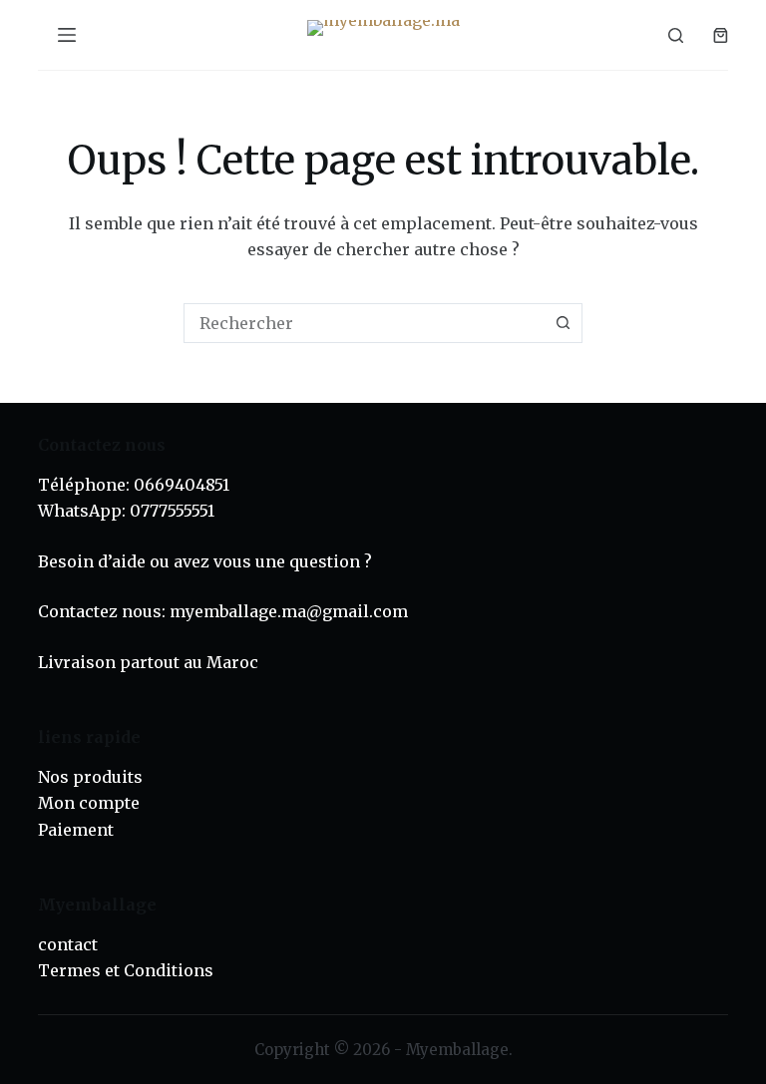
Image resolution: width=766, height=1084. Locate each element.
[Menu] (67, 35)
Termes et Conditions (125, 970)
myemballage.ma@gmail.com (289, 611)
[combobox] (364, 323)
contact (68, 944)
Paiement (76, 830)
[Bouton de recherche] (562, 323)
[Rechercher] (675, 35)
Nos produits (90, 777)
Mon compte (89, 803)
